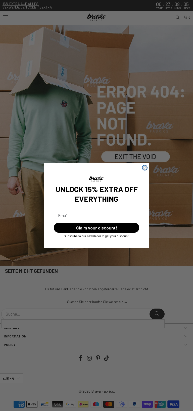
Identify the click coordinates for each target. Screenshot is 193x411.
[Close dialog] (144, 167)
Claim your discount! (96, 227)
